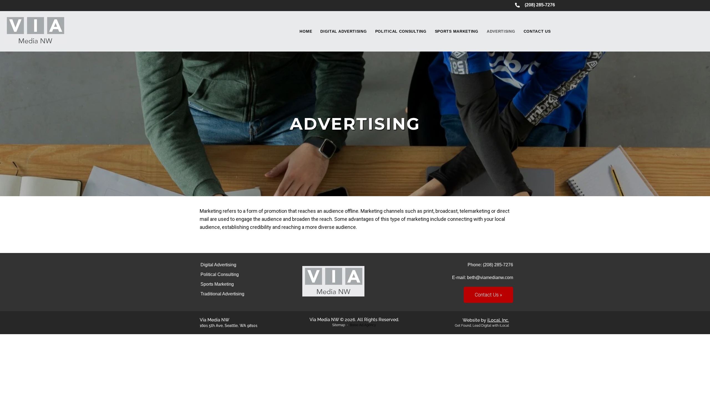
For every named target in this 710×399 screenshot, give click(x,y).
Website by (486, 320)
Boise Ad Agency (363, 325)
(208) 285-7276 (498, 264)
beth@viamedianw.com (490, 277)
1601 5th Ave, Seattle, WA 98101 (228, 325)
